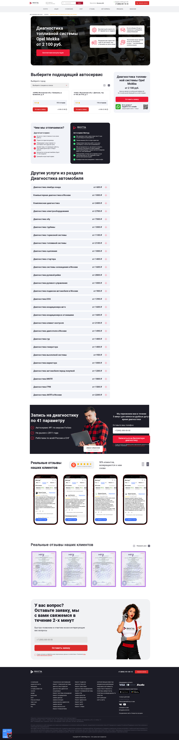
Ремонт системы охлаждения (62, 693)
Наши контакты (36, 684)
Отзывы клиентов (36, 688)
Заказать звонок (141, 671)
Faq (32, 706)
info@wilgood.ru (124, 710)
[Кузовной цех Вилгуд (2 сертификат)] (74, 587)
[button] (147, 464)
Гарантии (100, 695)
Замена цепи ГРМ (80, 695)
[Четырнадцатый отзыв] (105, 527)
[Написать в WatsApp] (118, 107)
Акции (56, 9)
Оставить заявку (40, 109)
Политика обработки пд (104, 691)
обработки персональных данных (136, 445)
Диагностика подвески (60, 686)
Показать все (141, 546)
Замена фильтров (80, 697)
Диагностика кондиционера (83, 688)
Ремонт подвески (80, 682)
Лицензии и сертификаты (105, 686)
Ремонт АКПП (79, 702)
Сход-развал (57, 691)
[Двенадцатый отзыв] (135, 527)
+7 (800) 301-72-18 (121, 4)
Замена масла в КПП (59, 706)
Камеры (33, 704)
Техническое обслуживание (61, 682)
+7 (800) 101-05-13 (125, 672)
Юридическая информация (105, 684)
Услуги (45, 9)
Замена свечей (57, 704)
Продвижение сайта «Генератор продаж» (131, 713)
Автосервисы (105, 9)
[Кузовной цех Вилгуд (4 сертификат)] (133, 587)
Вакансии (133, 9)
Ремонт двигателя (80, 700)
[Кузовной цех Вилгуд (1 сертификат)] (44, 587)
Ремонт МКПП (79, 704)
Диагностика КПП (80, 684)
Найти (79, 3)
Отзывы (92, 9)
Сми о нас (34, 702)
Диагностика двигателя (60, 688)
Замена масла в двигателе (61, 702)
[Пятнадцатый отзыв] (46, 527)
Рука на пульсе (35, 700)
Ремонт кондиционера (60, 695)
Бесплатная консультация (53, 53)
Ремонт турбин (79, 706)
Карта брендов (101, 697)
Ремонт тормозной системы (62, 684)
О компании (69, 9)
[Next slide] (109, 85)
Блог (81, 9)
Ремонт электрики (81, 686)
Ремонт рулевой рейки (60, 709)
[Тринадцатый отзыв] (75, 527)
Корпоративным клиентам (105, 682)
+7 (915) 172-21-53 (124, 699)
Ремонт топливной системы (84, 691)
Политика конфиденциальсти (106, 693)
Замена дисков (57, 697)
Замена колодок (58, 700)
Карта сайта (101, 700)
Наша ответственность (104, 688)
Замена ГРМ (78, 693)
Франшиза (120, 9)
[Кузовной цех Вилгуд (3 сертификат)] (103, 587)
